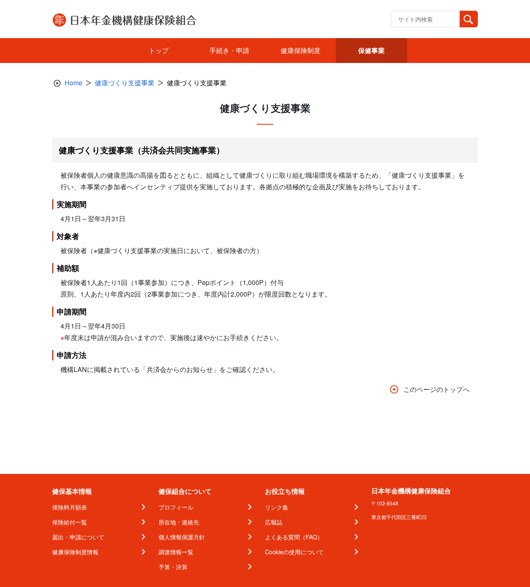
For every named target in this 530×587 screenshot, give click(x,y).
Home (73, 82)
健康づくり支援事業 (124, 82)
